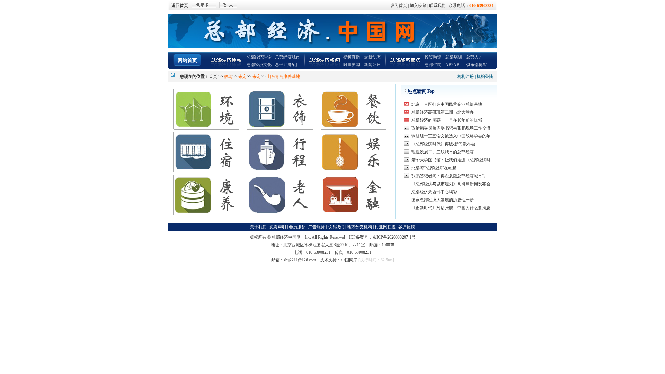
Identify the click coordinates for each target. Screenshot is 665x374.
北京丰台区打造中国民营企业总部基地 (446, 104)
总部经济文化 (259, 64)
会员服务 (297, 226)
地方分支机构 (359, 226)
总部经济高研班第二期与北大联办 (442, 112)
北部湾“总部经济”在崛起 (433, 168)
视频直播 (351, 57)
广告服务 (316, 226)
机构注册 (465, 76)
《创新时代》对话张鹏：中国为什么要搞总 (450, 207)
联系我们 (437, 5)
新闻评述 (372, 64)
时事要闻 (351, 64)
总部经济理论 (259, 57)
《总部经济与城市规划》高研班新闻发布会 (450, 183)
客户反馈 (406, 226)
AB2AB (452, 64)
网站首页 (187, 60)
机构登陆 (485, 76)
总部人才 (474, 57)
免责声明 (277, 226)
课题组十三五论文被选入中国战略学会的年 (450, 136)
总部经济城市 (287, 57)
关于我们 (258, 226)
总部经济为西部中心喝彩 (434, 191)
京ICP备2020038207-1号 (394, 237)
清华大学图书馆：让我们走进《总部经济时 (450, 160)
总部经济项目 (287, 64)
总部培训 (453, 57)
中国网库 (349, 260)
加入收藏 (418, 5)
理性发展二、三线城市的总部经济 (442, 152)
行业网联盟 (385, 226)
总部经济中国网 (286, 237)
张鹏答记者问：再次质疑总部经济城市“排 (449, 175)
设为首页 (398, 5)
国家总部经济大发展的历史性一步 (442, 199)
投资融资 (433, 57)
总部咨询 (433, 64)
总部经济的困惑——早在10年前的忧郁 (446, 120)
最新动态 (372, 57)
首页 (213, 76)
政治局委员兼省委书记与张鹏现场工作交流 (450, 128)
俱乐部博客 (476, 64)
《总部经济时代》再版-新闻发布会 (443, 144)
